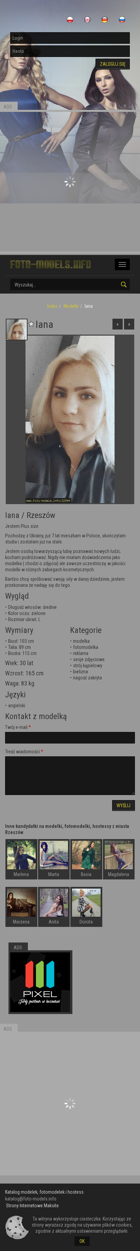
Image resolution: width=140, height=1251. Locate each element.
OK (82, 1241)
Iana (12, 515)
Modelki (71, 306)
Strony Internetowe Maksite (32, 1205)
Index (52, 306)
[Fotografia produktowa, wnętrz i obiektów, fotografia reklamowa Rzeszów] (40, 982)
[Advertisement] (70, 182)
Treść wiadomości (22, 751)
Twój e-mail (16, 727)
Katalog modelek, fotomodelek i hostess (44, 1192)
